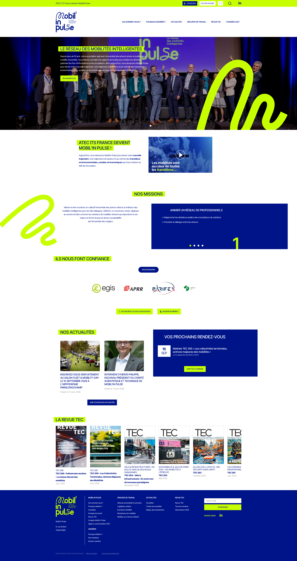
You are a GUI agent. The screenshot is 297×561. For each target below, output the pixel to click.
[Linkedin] (239, 3)
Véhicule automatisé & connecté (129, 503)
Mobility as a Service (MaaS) (128, 517)
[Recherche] (229, 3)
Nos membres (93, 538)
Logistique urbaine (124, 506)
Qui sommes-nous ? (131, 22)
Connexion (191, 3)
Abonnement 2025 (182, 510)
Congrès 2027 (232, 22)
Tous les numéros (181, 506)
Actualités (176, 22)
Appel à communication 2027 (99, 524)
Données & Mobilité (124, 510)
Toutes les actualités (154, 506)
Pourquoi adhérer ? (156, 22)
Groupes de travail (196, 22)
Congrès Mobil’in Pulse (96, 520)
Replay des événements (155, 510)
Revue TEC (216, 22)
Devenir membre (207, 3)
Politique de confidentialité (110, 553)
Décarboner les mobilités (126, 513)
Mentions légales (91, 553)
